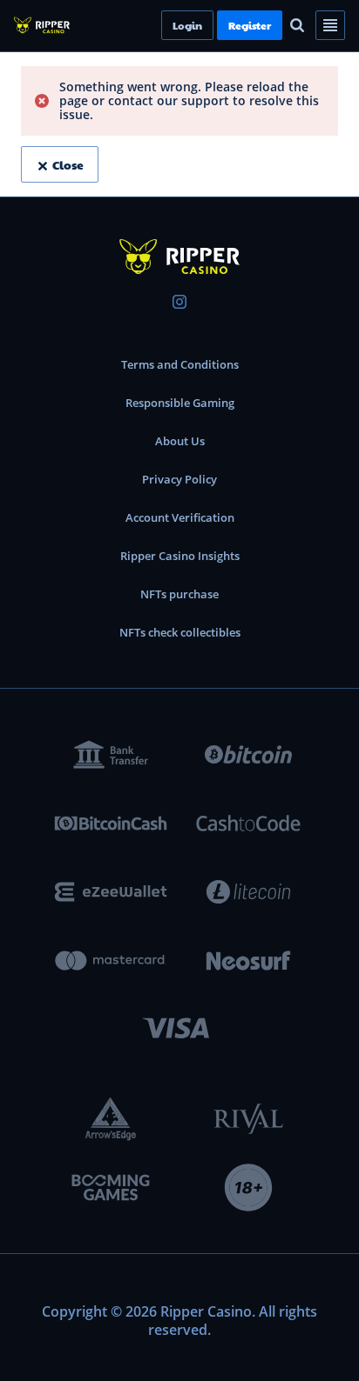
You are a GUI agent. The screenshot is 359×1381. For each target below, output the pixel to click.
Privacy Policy (179, 479)
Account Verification (179, 517)
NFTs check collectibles (179, 632)
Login (217, 25)
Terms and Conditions (180, 364)
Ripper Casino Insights (180, 556)
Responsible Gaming (179, 402)
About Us (180, 441)
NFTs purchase (179, 594)
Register (279, 25)
